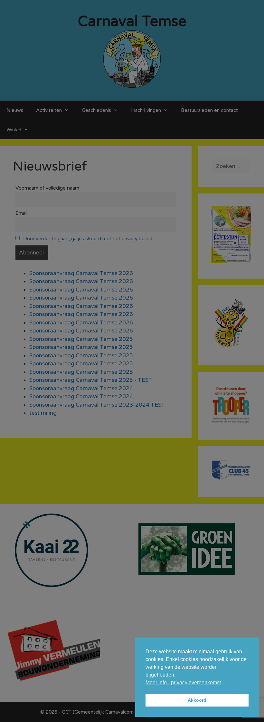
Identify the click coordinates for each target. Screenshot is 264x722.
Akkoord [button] (197, 700)
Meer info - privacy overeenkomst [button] (183, 682)
